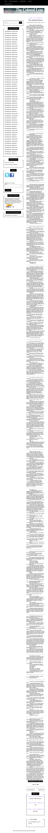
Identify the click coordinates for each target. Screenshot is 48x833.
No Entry (35, 811)
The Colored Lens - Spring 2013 (11, 143)
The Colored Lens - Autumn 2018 (11, 96)
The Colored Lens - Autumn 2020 (11, 79)
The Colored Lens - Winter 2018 (11, 103)
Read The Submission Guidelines (11, 164)
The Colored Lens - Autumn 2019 (11, 88)
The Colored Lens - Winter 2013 (11, 145)
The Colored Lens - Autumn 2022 (11, 63)
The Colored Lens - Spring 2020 (11, 84)
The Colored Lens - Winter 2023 (11, 60)
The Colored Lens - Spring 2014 (11, 134)
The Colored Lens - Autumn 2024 (11, 46)
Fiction (29, 796)
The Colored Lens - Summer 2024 (11, 48)
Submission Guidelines (9, 4)
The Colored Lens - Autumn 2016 (11, 113)
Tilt (35, 805)
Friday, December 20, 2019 (39, 22)
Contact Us (30, 1)
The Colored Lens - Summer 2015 (11, 124)
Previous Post (31, 789)
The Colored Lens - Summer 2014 (11, 132)
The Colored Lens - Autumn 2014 (11, 130)
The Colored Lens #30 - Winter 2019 (35, 781)
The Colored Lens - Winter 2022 (11, 69)
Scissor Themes (20, 830)
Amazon (14, 200)
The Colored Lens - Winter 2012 (11, 153)
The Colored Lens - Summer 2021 (11, 73)
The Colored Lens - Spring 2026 (11, 33)
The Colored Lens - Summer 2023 (11, 56)
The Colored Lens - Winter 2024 (11, 52)
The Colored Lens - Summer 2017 (11, 107)
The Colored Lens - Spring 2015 (11, 126)
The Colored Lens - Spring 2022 (11, 67)
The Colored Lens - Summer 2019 (11, 90)
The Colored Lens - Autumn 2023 (11, 54)
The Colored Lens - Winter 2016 (11, 120)
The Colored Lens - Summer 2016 (11, 115)
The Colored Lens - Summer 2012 (11, 149)
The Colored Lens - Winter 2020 (11, 86)
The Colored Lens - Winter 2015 (11, 128)
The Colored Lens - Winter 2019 (11, 94)
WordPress (33, 830)
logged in (35, 821)
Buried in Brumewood (35, 798)
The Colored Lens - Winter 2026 (11, 35)
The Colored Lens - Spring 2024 (11, 50)
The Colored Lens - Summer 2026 (11, 31)
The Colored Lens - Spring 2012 (11, 151)
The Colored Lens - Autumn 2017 (11, 105)
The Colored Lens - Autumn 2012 (11, 147)
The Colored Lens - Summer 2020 (11, 82)
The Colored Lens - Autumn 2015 (11, 122)
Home (6, 1)
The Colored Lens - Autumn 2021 (11, 71)
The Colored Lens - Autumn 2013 (11, 139)
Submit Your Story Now (9, 162)
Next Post (41, 789)
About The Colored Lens (13, 1)
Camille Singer (30, 22)
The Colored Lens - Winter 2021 (11, 77)
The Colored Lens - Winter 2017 (11, 111)
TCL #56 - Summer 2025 (38, 796)
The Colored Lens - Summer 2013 (11, 141)
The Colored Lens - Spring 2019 (11, 92)
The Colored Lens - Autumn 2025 (11, 37)
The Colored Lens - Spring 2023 (11, 58)
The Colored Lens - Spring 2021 (11, 75)
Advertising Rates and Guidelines (11, 215)
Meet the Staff (23, 1)
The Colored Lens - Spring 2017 (11, 109)
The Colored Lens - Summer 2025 (11, 39)
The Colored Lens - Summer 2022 (11, 65)
